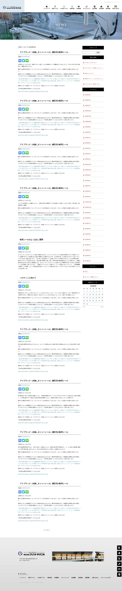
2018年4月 (88, 239)
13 (99, 294)
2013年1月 (88, 261)
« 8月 (84, 307)
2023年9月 (88, 175)
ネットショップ (86, 7)
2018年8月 (88, 218)
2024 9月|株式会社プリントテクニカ (111, 2)
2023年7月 (88, 186)
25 (93, 300)
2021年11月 (88, 202)
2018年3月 (88, 244)
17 (90, 297)
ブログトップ (93, 47)
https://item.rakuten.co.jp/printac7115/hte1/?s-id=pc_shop (33, 91)
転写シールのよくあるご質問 (31, 240)
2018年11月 (88, 207)
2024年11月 (88, 116)
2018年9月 (88, 212)
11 (93, 294)
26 (96, 300)
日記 (86, 271)
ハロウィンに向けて (28, 278)
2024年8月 (88, 132)
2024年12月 (88, 111)
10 (90, 294)
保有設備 (101, 7)
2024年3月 (88, 148)
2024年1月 (88, 159)
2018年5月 (88, 234)
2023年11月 (88, 164)
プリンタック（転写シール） (92, 84)
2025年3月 (88, 94)
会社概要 (94, 7)
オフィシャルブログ (106, 577)
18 (93, 297)
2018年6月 (88, 228)
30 (87, 303)
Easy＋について (89, 73)
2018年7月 (88, 223)
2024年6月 (88, 143)
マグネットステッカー (91, 62)
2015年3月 (88, 255)
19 (96, 297)
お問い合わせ (116, 7)
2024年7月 (88, 137)
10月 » (102, 307)
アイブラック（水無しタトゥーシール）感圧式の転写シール (44, 52)
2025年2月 (88, 100)
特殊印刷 (72, 7)
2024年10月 (88, 121)
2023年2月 (88, 196)
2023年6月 (88, 191)
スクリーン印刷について (91, 277)
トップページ (47, 7)
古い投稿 (45, 530)
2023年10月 (88, 169)
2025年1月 (88, 105)
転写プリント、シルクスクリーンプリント (94, 78)
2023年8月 (88, 180)
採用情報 (108, 7)
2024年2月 (88, 153)
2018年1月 (88, 250)
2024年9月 (88, 127)
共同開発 (78, 7)
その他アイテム (64, 7)
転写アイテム (55, 7)
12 (96, 294)
